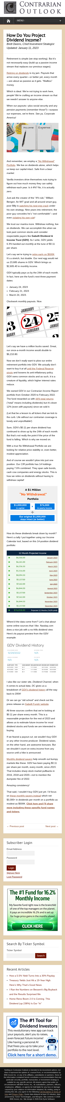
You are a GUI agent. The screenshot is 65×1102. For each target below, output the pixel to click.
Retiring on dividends (18, 73)
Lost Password (14, 876)
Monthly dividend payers (19, 759)
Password (12, 857)
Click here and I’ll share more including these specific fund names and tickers (31, 807)
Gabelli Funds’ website (37, 704)
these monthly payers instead (25, 795)
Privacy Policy (17, 1094)
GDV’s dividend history (34, 689)
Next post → (52, 826)
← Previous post (15, 826)
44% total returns (45, 398)
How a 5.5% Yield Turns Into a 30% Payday (32, 975)
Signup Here (13, 872)
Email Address (14, 849)
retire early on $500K (43, 254)
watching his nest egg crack (33, 205)
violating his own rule (23, 217)
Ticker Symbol (14, 950)
